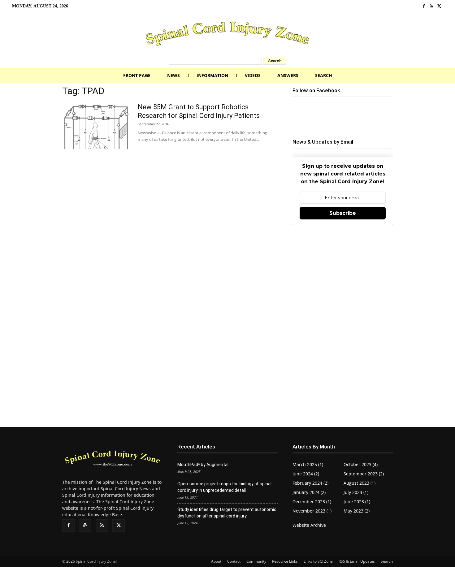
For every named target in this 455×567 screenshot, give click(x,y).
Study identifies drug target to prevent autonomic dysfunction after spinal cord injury (226, 512)
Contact (233, 561)
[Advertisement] (342, 275)
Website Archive (309, 525)
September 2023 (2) (364, 474)
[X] (439, 6)
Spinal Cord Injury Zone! (96, 561)
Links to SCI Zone (318, 561)
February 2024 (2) (310, 483)
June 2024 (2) (305, 474)
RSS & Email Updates (357, 561)
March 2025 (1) (307, 464)
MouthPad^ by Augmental (202, 464)
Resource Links (285, 561)
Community (256, 561)
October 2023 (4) (361, 464)
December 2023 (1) (311, 501)
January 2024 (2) (309, 492)
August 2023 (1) (359, 483)
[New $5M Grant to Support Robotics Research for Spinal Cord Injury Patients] (96, 126)
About (216, 561)
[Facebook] (424, 6)
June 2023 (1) (357, 501)
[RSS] (432, 6)
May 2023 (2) (357, 511)
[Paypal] (85, 525)
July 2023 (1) (356, 492)
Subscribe (342, 213)
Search (387, 561)
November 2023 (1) (312, 511)
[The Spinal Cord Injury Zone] (227, 34)
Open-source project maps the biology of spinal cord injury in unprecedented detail (224, 487)
